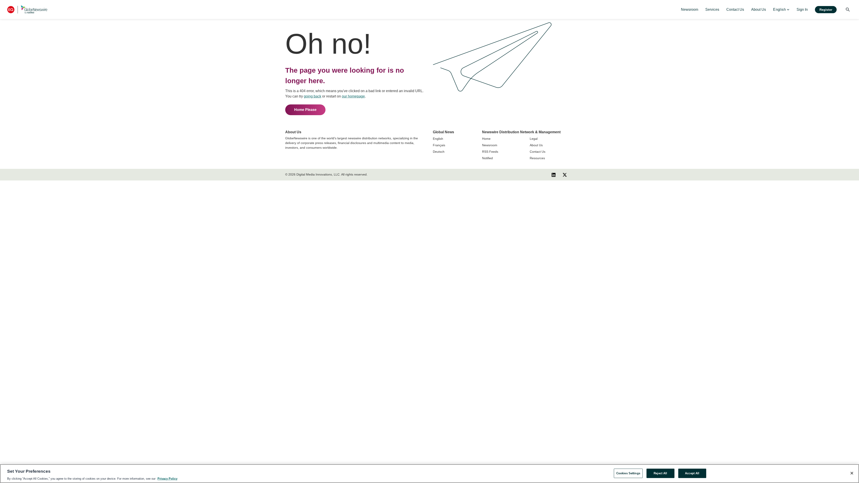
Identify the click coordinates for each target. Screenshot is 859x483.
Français (439, 145)
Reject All (660, 473)
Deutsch (438, 151)
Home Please (305, 110)
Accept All (692, 473)
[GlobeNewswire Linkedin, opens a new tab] (554, 174)
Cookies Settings (628, 473)
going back (312, 96)
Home (486, 138)
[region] (429, 473)
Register (825, 9)
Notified (487, 158)
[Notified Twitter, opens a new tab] (564, 174)
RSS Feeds (490, 151)
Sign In (802, 9)
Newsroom (489, 145)
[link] (689, 9)
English (438, 138)
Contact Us (537, 151)
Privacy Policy (167, 478)
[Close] (852, 473)
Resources (537, 158)
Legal (534, 138)
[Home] (27, 9)
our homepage (353, 96)
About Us (536, 145)
